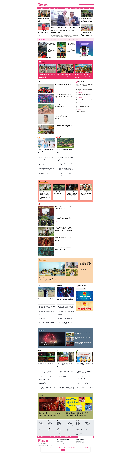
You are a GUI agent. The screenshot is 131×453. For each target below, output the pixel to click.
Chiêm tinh (59, 427)
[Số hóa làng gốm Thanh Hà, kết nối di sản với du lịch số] (84, 357)
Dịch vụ (77, 429)
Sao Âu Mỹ (41, 422)
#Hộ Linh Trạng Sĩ (58, 221)
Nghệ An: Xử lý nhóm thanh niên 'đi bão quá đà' (84, 112)
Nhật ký (58, 420)
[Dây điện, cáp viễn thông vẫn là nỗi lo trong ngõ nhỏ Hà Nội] (42, 44)
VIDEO (41, 330)
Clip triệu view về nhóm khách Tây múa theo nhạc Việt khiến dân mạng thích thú (47, 76)
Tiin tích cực (43, 260)
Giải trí (68, 428)
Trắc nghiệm (59, 428)
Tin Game (86, 427)
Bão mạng (42, 62)
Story (41, 395)
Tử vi (58, 429)
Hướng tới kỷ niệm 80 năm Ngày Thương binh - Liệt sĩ (58, 39)
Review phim (43, 182)
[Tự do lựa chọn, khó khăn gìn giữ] (46, 292)
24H (57, 8)
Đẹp (70, 8)
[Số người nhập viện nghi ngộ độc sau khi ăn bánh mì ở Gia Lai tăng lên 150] (87, 27)
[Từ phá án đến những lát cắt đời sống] (59, 187)
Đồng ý (63, 450)
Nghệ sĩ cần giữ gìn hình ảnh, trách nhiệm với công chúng (65, 75)
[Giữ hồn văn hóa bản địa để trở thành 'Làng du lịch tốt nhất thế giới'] (65, 143)
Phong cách (50, 421)
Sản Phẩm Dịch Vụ (79, 427)
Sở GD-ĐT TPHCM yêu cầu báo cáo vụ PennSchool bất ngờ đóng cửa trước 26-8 (66, 389)
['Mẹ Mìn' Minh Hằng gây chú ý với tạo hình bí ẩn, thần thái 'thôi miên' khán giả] (46, 241)
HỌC (58, 351)
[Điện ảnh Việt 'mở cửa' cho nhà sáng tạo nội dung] (86, 187)
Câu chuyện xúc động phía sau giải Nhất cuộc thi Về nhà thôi (50, 414)
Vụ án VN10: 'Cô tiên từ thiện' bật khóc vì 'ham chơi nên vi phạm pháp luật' (84, 85)
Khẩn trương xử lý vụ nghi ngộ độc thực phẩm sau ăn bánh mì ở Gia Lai (84, 100)
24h (39, 82)
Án (39, 429)
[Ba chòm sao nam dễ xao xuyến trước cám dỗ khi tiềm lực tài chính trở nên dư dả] (65, 292)
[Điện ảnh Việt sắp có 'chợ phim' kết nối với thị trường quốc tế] (46, 211)
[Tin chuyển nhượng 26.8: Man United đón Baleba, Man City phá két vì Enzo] (42, 55)
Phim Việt (77, 420)
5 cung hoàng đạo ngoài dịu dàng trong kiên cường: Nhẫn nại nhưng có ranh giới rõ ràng (66, 318)
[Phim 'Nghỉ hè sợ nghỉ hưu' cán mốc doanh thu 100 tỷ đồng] (46, 251)
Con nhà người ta (69, 421)
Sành (84, 8)
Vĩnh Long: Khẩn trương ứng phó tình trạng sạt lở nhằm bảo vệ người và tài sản (65, 159)
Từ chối (67, 450)
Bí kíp (68, 422)
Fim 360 (61, 8)
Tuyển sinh (68, 420)
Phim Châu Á (78, 422)
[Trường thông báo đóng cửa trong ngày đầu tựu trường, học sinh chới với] (65, 357)
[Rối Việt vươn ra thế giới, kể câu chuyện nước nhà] (46, 357)
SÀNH (78, 351)
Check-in (49, 422)
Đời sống (68, 427)
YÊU (39, 285)
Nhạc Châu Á (87, 421)
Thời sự (40, 428)
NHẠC (40, 351)
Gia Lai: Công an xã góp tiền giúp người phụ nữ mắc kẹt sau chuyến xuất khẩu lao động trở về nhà (86, 264)
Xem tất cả (72, 81)
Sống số (77, 428)
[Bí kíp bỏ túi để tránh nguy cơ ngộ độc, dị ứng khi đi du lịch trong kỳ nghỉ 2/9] (83, 68)
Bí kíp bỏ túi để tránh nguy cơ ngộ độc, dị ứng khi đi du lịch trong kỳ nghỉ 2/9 (83, 76)
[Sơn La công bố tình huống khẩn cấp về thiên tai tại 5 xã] (46, 109)
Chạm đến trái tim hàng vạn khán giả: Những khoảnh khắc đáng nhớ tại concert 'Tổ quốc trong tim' (46, 378)
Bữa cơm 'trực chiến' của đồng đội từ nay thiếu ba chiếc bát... (78, 414)
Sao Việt (40, 420)
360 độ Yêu (59, 422)
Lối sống (49, 420)
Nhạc (66, 8)
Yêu (50, 8)
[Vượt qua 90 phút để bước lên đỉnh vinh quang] (61, 55)
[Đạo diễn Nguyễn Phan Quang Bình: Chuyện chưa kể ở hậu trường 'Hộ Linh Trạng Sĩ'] (87, 13)
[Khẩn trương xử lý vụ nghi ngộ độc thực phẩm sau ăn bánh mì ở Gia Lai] (46, 129)
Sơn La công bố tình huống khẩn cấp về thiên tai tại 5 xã (84, 90)
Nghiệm (75, 8)
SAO (39, 137)
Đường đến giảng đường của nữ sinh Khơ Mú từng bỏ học (86, 271)
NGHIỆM (59, 285)
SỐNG (59, 137)
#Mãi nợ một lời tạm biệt (60, 232)
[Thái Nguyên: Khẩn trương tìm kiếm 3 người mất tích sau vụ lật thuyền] (42, 50)
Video (80, 8)
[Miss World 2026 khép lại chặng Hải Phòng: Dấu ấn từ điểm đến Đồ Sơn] (46, 143)
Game (88, 8)
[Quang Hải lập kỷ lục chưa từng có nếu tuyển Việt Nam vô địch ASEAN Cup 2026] (44, 26)
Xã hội (68, 429)
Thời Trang (50, 427)
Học (54, 8)
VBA (49, 423)
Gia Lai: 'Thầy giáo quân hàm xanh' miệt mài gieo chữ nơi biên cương (50, 279)
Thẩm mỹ (49, 428)
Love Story (59, 421)
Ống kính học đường (70, 423)
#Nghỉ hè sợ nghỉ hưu (59, 250)
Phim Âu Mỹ (78, 421)
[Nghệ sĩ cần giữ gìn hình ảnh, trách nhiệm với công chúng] (44, 13)
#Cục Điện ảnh (58, 210)
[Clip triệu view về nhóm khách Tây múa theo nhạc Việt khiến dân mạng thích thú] (47, 68)
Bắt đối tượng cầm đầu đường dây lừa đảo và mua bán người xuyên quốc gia (84, 95)
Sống (46, 8)
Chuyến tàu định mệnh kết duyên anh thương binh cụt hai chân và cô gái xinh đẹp (47, 313)
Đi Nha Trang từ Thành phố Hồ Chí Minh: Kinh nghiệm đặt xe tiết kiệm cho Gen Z (85, 373)
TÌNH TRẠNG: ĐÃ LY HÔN (81, 288)
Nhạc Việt (86, 420)
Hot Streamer (87, 428)
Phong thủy (59, 431)
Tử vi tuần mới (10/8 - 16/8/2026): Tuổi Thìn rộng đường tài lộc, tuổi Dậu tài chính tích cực (66, 313)
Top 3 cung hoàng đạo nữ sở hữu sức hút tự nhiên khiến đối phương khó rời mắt (65, 308)
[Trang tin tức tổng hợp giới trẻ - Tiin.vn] (42, 4)
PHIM (39, 204)
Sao (42, 8)
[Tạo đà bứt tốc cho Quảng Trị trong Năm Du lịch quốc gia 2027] (61, 44)
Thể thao (68, 431)
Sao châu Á (41, 421)
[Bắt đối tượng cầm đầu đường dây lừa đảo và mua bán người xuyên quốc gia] (46, 119)
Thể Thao (40, 427)
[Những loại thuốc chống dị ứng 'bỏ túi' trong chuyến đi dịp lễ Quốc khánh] (61, 50)
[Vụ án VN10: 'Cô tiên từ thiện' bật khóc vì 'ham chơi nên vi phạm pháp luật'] (46, 98)
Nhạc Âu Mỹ (87, 422)
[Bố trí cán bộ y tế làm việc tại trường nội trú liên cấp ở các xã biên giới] (46, 88)
